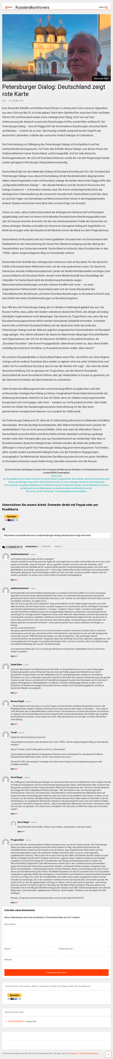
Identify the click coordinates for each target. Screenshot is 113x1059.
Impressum (74, 1053)
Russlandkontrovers (32, 7)
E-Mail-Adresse (66, 949)
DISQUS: (58, 546)
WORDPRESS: (32, 547)
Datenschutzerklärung (89, 1053)
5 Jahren (33, 554)
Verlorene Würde (16, 1021)
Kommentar (10, 924)
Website (8, 959)
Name (7, 949)
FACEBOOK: (46, 546)
